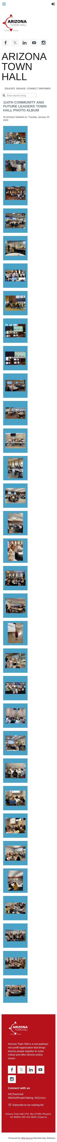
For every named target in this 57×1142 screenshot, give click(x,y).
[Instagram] (44, 43)
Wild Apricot (27, 1138)
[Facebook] (6, 43)
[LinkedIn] (24, 43)
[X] (15, 43)
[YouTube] (34, 43)
